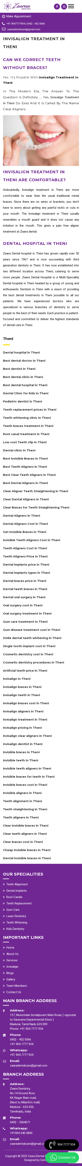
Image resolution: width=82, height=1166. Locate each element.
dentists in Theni (29, 265)
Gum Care (13, 910)
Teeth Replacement (19, 903)
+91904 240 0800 (21, 1133)
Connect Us (67, 1157)
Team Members (16, 986)
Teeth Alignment (17, 884)
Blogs (10, 973)
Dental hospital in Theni (27, 253)
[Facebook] (57, 6)
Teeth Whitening (16, 922)
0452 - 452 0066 (20, 1039)
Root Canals (14, 897)
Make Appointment (18, 16)
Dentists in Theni (31, 289)
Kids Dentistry (15, 929)
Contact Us (13, 992)
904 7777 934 (66, 1144)
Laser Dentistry (16, 916)
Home (10, 947)
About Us (12, 954)
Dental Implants (16, 890)
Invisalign (12, 966)
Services (12, 960)
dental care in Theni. (20, 325)
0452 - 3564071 (20, 1122)
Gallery (10, 979)
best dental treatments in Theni (30, 295)
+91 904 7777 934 (31, 1029)
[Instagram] (64, 6)
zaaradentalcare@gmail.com (28, 1065)
